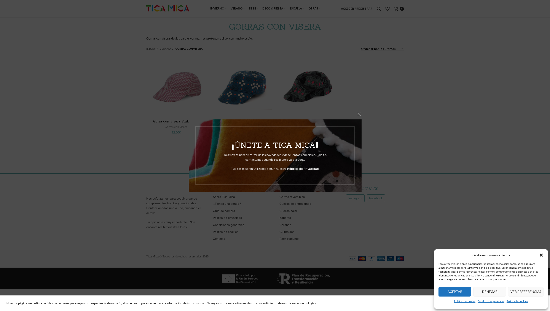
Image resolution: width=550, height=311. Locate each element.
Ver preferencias (525, 292)
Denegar (489, 292)
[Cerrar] (359, 114)
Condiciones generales (491, 301)
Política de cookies (464, 301)
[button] (541, 255)
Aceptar (455, 292)
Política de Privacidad (303, 168)
